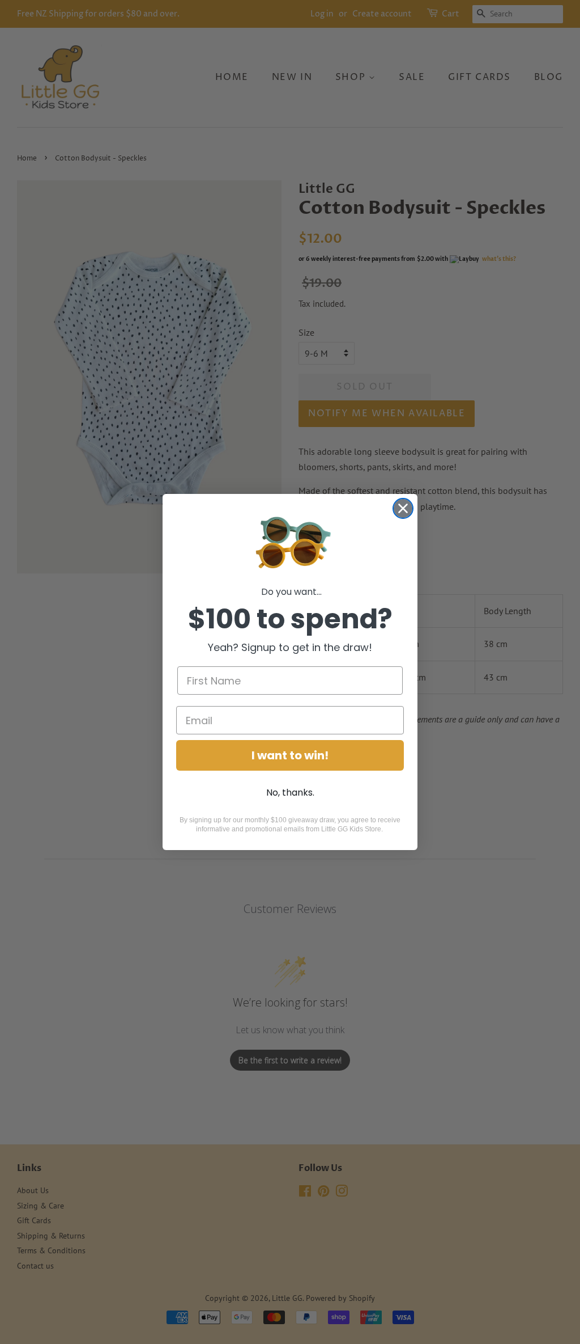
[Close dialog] (403, 508)
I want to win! (290, 755)
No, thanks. (290, 792)
